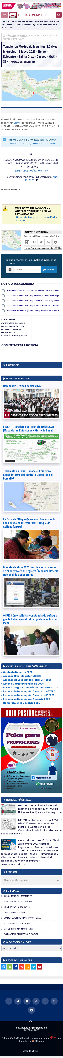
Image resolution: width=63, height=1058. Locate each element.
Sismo (17, 122)
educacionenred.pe (32, 15)
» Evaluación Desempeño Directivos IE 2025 (27, 695)
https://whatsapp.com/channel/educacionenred (37, 219)
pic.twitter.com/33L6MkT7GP (31, 170)
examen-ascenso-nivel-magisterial (22, 917)
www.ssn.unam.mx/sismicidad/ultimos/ (32, 143)
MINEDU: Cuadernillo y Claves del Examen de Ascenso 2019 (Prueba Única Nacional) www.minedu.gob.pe (40, 809)
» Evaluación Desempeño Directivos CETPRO (28, 691)
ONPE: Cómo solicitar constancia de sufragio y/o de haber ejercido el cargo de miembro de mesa (30, 619)
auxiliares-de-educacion (17, 923)
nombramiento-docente (17, 907)
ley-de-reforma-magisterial (18, 928)
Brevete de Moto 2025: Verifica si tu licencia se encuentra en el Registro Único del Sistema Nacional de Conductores (30, 571)
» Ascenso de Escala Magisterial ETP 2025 (26, 679)
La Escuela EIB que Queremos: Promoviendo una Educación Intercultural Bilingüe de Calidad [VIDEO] (29, 523)
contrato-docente (14, 912)
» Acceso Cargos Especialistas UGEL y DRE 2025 (29, 687)
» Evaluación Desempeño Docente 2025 (25, 699)
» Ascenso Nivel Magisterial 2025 (21, 676)
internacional (41, 35)
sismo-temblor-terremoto (18, 896)
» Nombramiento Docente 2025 (20, 703)
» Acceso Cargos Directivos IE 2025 (22, 683)
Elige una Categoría (16, 880)
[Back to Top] (30, 1021)
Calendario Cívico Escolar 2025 (22, 386)
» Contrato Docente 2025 (16, 672)
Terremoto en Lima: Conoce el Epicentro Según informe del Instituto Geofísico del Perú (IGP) (28, 474)
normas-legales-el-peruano (18, 901)
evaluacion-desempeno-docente (21, 934)
